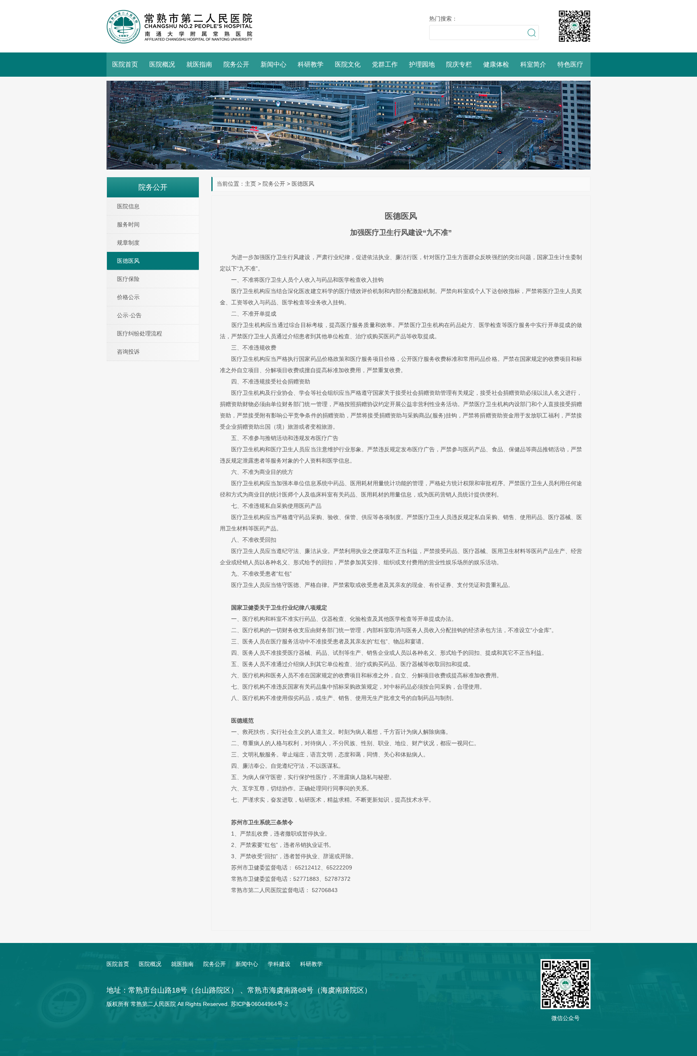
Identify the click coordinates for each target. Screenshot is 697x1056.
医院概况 (162, 64)
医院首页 (125, 64)
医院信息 (128, 206)
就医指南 (199, 64)
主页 (250, 183)
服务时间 (128, 224)
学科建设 (279, 964)
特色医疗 (570, 64)
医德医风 (303, 183)
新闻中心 (273, 64)
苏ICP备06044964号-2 (259, 1004)
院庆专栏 (459, 64)
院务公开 (236, 64)
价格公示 (128, 297)
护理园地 (422, 64)
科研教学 (310, 64)
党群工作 (385, 64)
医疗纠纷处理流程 (139, 333)
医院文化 (348, 64)
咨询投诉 (128, 351)
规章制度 (128, 242)
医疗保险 (128, 279)
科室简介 (533, 64)
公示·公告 (129, 315)
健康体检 (496, 64)
